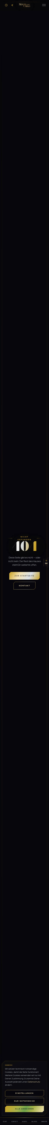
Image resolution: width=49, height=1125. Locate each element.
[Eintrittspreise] (13, 5)
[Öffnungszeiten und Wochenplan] (6, 5)
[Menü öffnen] (44, 5)
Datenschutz (34, 1081)
